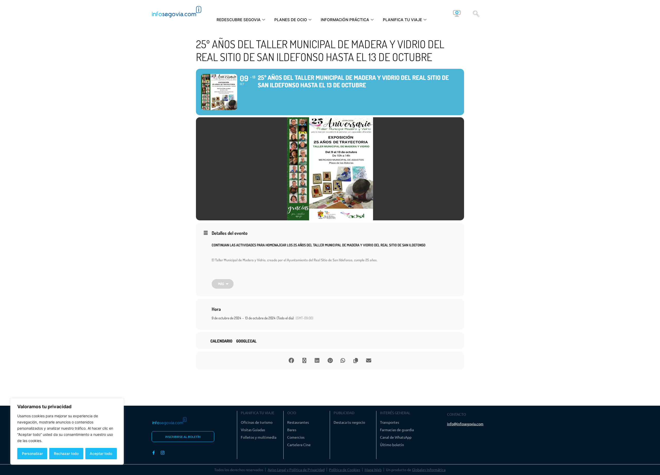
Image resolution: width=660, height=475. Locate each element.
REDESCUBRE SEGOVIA (239, 19)
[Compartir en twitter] (304, 360)
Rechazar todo (66, 453)
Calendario (221, 341)
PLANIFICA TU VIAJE (402, 19)
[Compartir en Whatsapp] (342, 360)
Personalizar (32, 453)
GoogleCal (246, 341)
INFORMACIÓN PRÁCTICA (345, 19)
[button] (476, 13)
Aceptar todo (101, 453)
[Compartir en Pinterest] (330, 360)
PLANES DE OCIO (290, 19)
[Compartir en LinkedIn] (317, 360)
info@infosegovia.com (465, 423)
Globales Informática (429, 469)
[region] (67, 431)
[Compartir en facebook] (291, 360)
